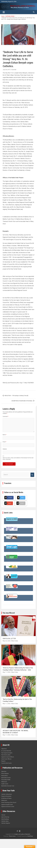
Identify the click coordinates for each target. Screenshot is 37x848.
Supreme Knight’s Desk (7, 804)
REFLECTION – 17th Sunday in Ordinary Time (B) (16, 395)
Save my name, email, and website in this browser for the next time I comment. (18, 458)
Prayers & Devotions (6, 796)
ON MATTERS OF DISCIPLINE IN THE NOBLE (22, 400)
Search (32, 475)
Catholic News (5, 821)
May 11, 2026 (6, 672)
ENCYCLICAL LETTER (9, 638)
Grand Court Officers (6, 759)
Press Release (5, 773)
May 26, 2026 (6, 641)
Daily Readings (5, 819)
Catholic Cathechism (6, 794)
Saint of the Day (5, 817)
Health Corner (4, 783)
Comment (5, 416)
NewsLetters (4, 775)
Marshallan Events (6, 777)
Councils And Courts (6, 763)
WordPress (30, 836)
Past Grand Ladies (5, 754)
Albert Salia (14, 641)
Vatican (3, 815)
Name (4, 434)
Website (5, 449)
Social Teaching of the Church (8, 802)
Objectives (4, 748)
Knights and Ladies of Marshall (22, 834)
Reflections (4, 781)
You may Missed (9, 613)
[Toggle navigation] (3, 12)
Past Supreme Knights (6, 752)
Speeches (3, 771)
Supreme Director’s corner (7, 806)
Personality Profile (5, 779)
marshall (13, 69)
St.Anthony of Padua (6, 798)
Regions (3, 761)
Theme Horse (12, 836)
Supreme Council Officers (7, 757)
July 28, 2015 (6, 69)
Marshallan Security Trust (7, 786)
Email (4, 441)
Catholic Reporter (5, 823)
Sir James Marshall (6, 750)
